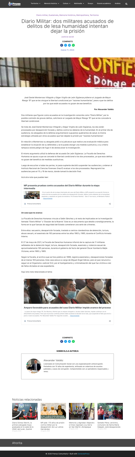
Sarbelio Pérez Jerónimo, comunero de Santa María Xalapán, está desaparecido (108, 425)
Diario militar (42, 15)
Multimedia (78, 3)
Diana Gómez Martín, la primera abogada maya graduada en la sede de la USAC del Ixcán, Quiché (22, 426)
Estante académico (104, 3)
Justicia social (67, 37)
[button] (126, 4)
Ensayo (90, 3)
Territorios (34, 3)
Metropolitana (82, 15)
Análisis (117, 3)
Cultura (65, 3)
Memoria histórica (50, 3)
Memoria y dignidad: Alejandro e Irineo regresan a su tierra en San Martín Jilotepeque (81, 425)
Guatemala (53, 15)
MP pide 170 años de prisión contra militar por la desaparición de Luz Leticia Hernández (52, 426)
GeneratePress (84, 454)
